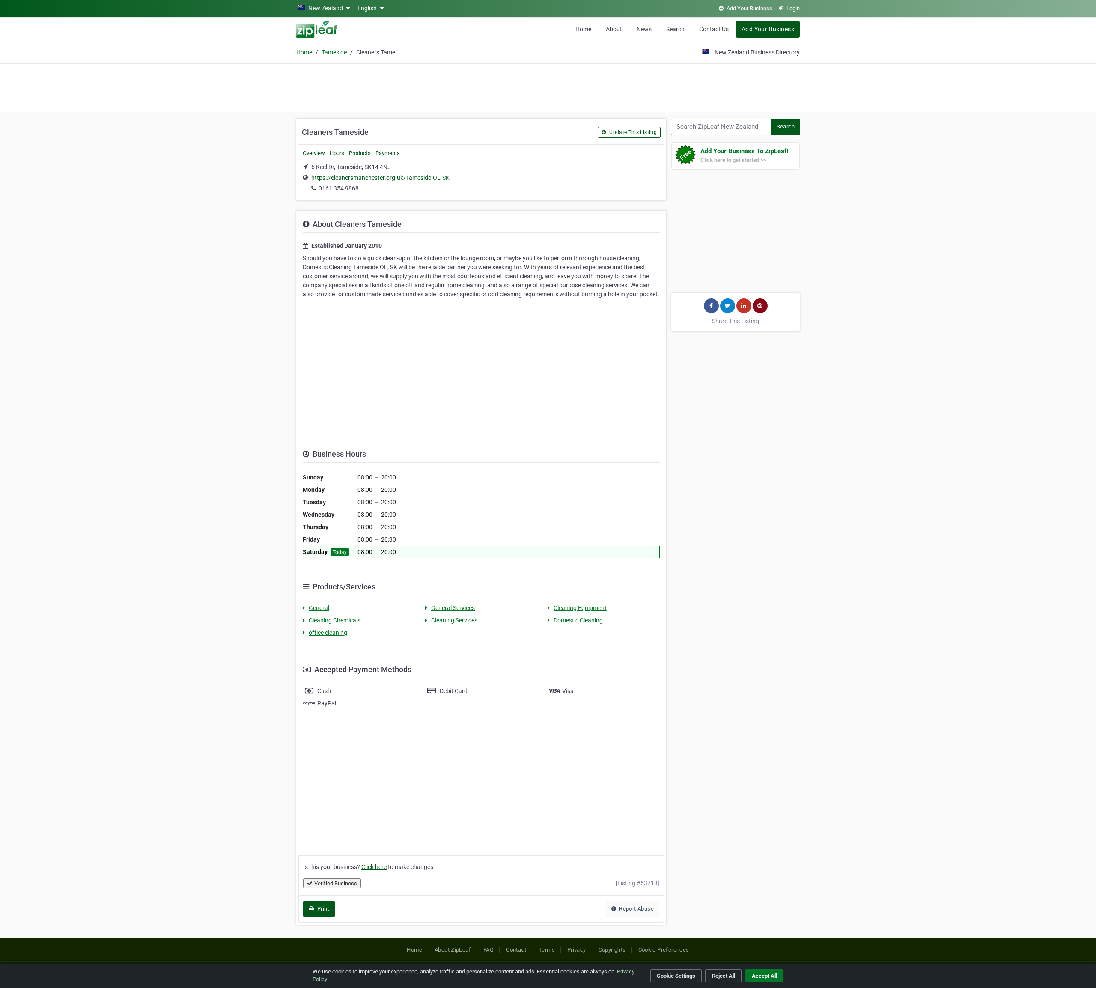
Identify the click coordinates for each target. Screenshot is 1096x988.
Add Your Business (768, 29)
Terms (547, 949)
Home (583, 29)
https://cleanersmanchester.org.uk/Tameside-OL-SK (380, 177)
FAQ (488, 949)
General (319, 607)
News (644, 29)
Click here (374, 866)
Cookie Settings (676, 976)
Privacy (576, 949)
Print (322, 908)
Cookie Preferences (663, 949)
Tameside (334, 52)
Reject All (723, 976)
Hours (337, 153)
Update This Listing (632, 132)
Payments (387, 153)
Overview (314, 153)
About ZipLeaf (453, 949)
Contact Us (714, 29)
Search (675, 29)
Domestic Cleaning (578, 620)
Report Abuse (636, 908)
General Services (453, 607)
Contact (516, 949)
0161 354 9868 (339, 188)
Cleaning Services (454, 620)
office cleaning (328, 632)
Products (360, 153)
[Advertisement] (548, 86)
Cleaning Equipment (580, 607)
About (614, 29)
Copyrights (612, 949)
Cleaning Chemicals (334, 620)
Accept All (764, 976)
